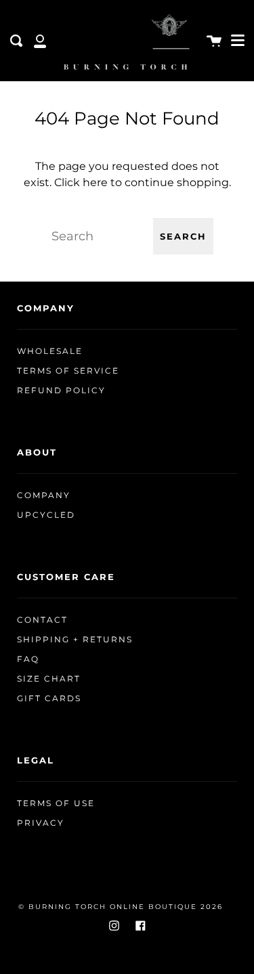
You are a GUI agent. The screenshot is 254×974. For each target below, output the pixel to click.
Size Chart (49, 679)
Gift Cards (49, 698)
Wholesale (50, 351)
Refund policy (61, 390)
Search (183, 236)
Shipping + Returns (75, 639)
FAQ (28, 659)
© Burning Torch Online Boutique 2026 (120, 906)
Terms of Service (68, 371)
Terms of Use (56, 803)
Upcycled (46, 515)
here (95, 182)
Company (43, 495)
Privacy (40, 823)
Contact (42, 620)
